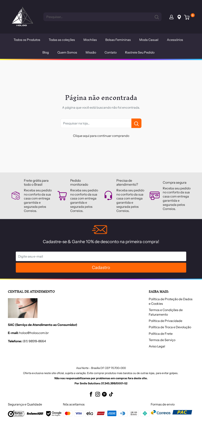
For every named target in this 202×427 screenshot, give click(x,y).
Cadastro (101, 267)
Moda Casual (148, 40)
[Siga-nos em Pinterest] (104, 394)
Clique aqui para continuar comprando (101, 136)
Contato (111, 52)
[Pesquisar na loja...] (136, 123)
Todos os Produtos (27, 40)
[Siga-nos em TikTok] (111, 394)
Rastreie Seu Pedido (139, 52)
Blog (45, 52)
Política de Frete (161, 334)
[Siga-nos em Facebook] (91, 394)
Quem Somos (67, 52)
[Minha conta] (171, 17)
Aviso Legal (157, 346)
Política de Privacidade (165, 321)
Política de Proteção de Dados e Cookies (171, 301)
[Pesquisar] (157, 16)
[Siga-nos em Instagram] (97, 394)
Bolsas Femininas (118, 40)
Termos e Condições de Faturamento (166, 312)
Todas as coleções (62, 40)
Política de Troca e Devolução (170, 327)
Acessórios (175, 40)
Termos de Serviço (162, 340)
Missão (91, 52)
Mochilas (90, 40)
